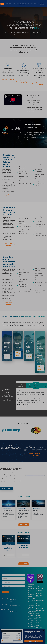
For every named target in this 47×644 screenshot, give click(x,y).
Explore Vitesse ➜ (42, 4)
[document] (23, 322)
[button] (43, 630)
